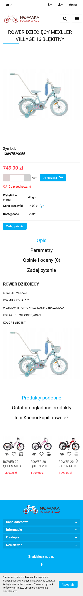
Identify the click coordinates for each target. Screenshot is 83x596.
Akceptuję (68, 584)
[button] (73, 5)
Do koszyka (50, 177)
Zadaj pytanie (15, 226)
